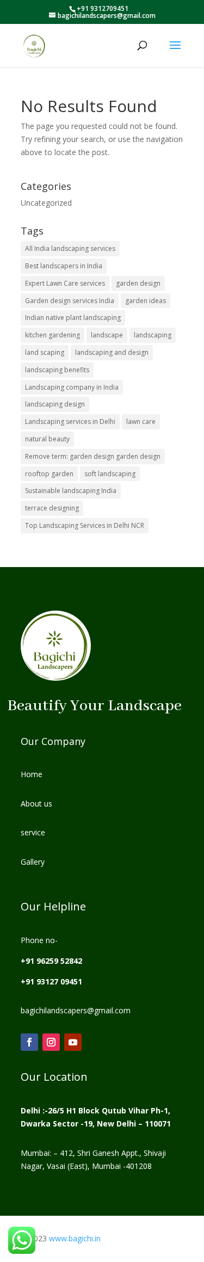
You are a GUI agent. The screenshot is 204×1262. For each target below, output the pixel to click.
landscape (107, 335)
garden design (138, 283)
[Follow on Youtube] (73, 1042)
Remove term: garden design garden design (92, 456)
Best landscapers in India (63, 265)
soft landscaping (109, 473)
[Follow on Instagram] (51, 1042)
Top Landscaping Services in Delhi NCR (84, 525)
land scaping (44, 352)
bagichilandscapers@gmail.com (76, 1010)
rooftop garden (49, 473)
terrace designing (52, 508)
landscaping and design (112, 352)
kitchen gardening (52, 335)
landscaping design (55, 404)
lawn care (141, 421)
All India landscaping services (70, 248)
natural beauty (47, 439)
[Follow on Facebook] (29, 1042)
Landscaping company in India (72, 387)
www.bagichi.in (74, 1238)
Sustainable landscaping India (70, 490)
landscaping (152, 335)
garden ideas (145, 300)
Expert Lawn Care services (65, 283)
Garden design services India (69, 300)
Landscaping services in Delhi (70, 421)
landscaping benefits (57, 369)
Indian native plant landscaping (73, 317)
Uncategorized (46, 203)
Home (31, 774)
